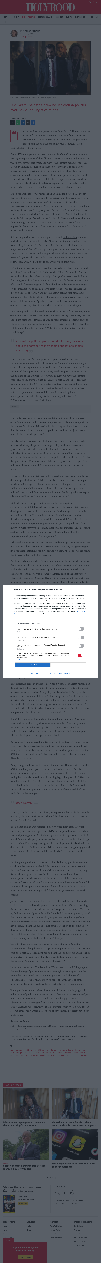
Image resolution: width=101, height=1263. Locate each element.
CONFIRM (32, 665)
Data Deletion (36, 673)
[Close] (93, 589)
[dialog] (50, 631)
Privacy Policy (64, 673)
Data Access (50, 673)
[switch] (81, 629)
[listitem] (50, 623)
